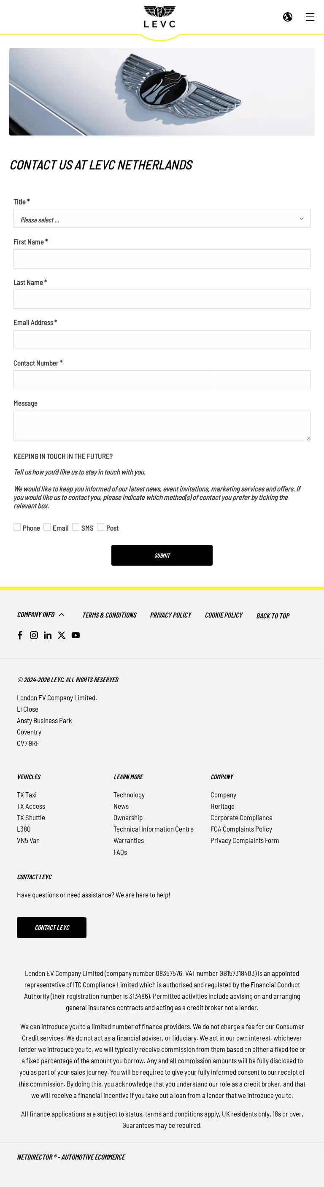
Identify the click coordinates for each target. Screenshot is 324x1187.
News (121, 806)
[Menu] (310, 17)
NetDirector (35, 1156)
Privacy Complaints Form (245, 840)
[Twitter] (62, 635)
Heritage (223, 806)
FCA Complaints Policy (241, 828)
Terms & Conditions (109, 614)
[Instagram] (34, 635)
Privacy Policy (170, 614)
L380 (24, 828)
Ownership (128, 817)
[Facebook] (20, 635)
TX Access (31, 806)
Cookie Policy (223, 614)
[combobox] (162, 218)
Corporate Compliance (242, 817)
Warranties (128, 840)
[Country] (288, 17)
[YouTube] (75, 635)
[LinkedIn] (48, 635)
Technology (129, 794)
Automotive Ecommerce (92, 1156)
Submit (162, 555)
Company (223, 794)
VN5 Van (28, 840)
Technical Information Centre (153, 828)
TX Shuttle (31, 817)
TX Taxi (27, 794)
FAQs (120, 852)
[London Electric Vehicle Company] (160, 16)
